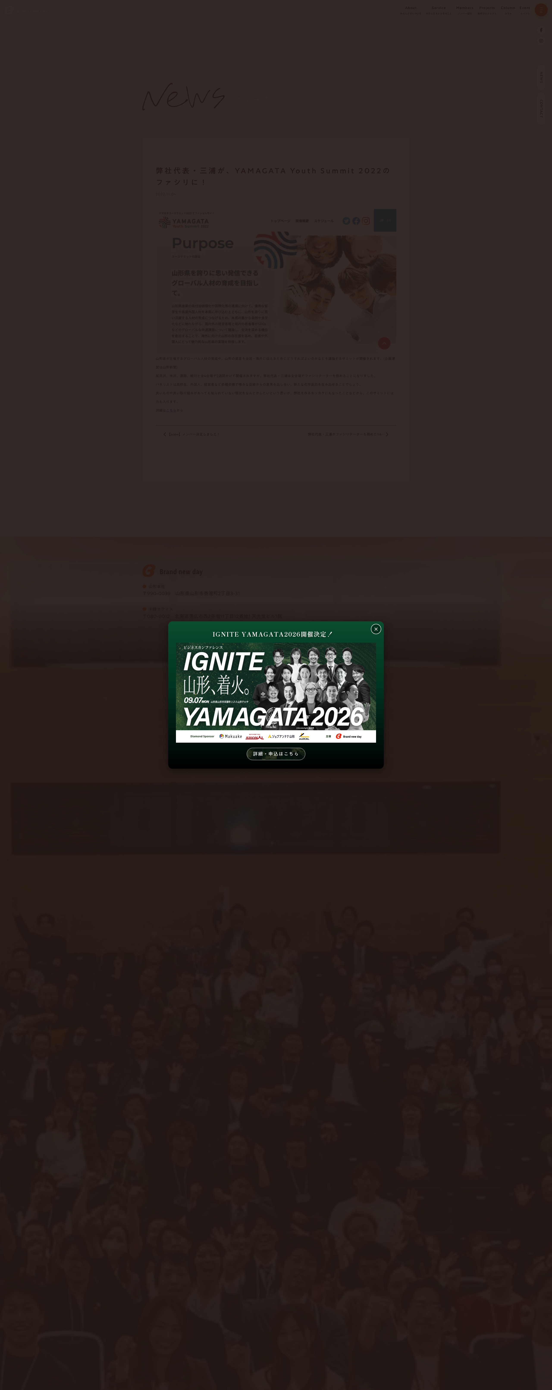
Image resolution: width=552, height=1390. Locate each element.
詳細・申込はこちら (276, 753)
